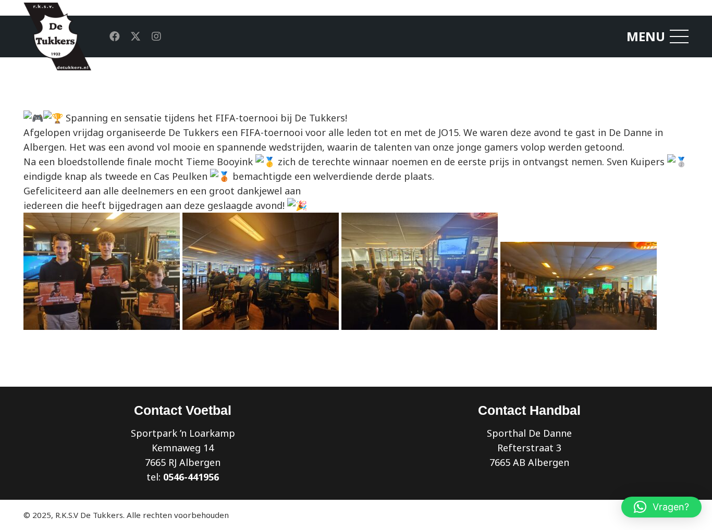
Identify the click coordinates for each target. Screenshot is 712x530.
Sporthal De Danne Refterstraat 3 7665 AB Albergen (529, 448)
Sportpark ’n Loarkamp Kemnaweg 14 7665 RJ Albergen (183, 448)
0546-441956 (191, 477)
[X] (135, 36)
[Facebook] (114, 36)
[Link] (57, 36)
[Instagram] (156, 36)
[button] (661, 507)
